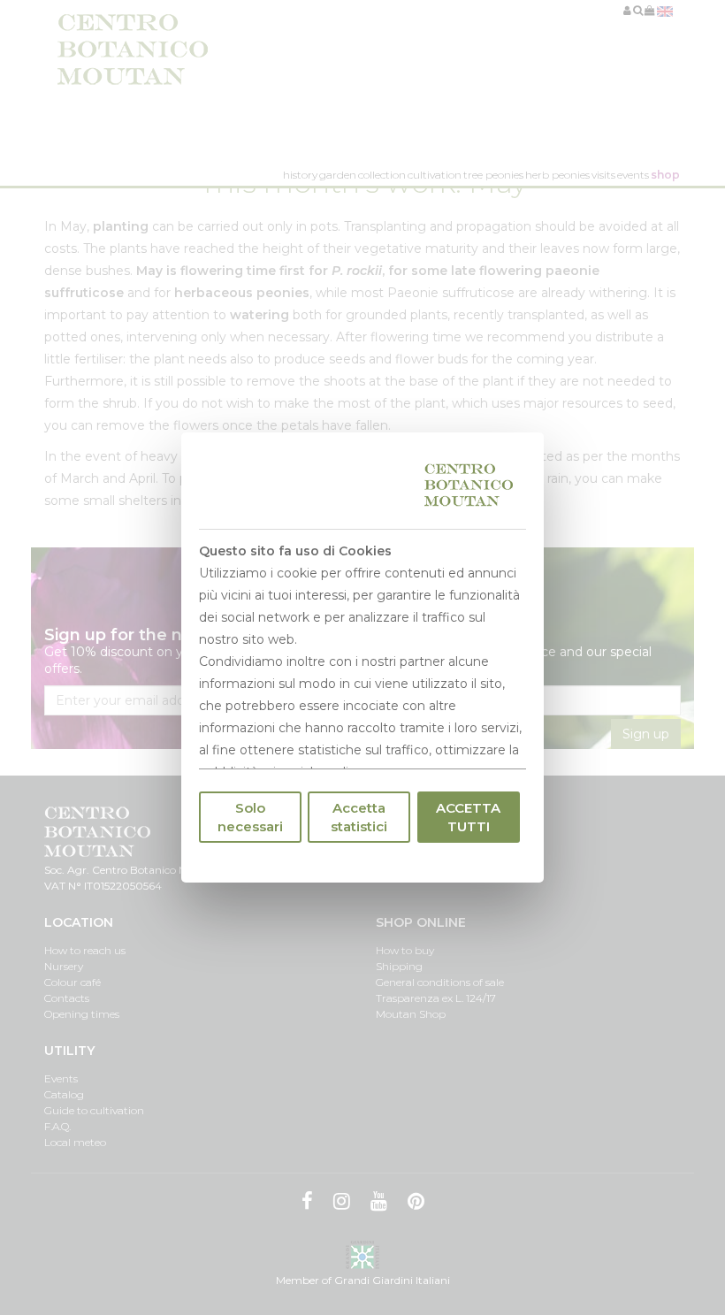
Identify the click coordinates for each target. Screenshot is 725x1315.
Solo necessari (250, 817)
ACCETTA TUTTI (468, 817)
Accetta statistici (359, 817)
